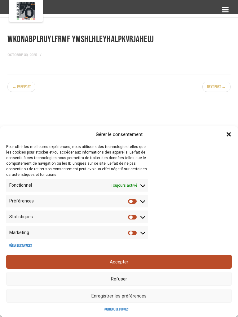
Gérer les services (20, 245)
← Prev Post (21, 86)
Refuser (119, 279)
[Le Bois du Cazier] (26, 11)
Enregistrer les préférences (119, 296)
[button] (229, 134)
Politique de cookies (116, 309)
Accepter (119, 262)
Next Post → (216, 86)
